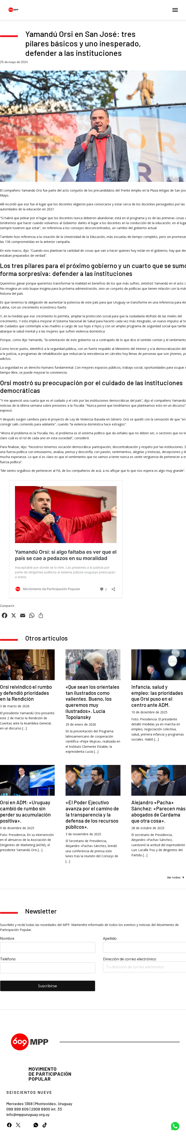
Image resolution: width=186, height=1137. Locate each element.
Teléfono (8, 959)
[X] (18, 1125)
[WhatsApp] (36, 1125)
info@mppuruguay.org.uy (28, 1114)
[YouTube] (27, 1125)
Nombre (7, 938)
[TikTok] (44, 1125)
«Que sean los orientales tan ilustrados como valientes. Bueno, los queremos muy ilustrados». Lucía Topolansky (92, 702)
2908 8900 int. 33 (46, 1108)
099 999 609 (17, 1108)
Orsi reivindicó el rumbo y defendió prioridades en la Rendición (26, 693)
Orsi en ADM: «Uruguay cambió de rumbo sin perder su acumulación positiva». (25, 811)
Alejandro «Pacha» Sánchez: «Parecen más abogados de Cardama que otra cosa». (158, 811)
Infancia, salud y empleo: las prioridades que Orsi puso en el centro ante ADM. (157, 696)
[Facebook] (9, 1125)
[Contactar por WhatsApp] (175, 1126)
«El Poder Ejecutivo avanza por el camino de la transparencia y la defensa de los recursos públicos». (92, 814)
